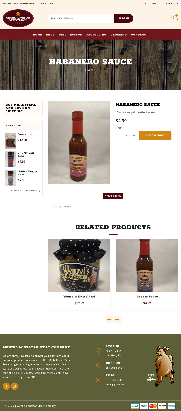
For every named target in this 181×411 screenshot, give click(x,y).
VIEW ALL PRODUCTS (26, 191)
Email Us (47, 3)
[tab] (113, 196)
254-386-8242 (10, 3)
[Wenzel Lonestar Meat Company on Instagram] (14, 386)
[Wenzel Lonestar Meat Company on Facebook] (6, 386)
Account (151, 3)
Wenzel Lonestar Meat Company (36, 347)
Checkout (171, 3)
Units (119, 128)
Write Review (146, 112)
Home (90, 70)
